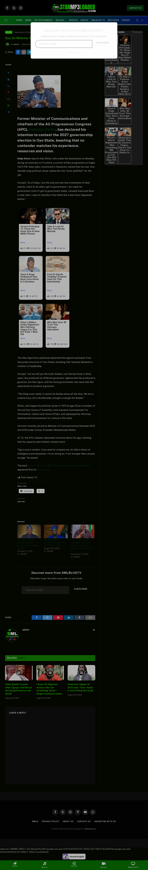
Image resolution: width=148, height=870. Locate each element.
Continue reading (74, 52)
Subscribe (102, 42)
